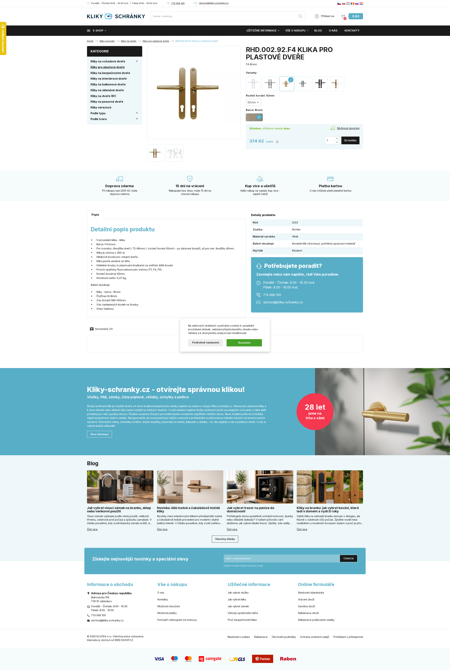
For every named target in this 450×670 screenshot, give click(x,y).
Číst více (92, 529)
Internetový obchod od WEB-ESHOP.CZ (110, 640)
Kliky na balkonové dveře (108, 84)
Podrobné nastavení (205, 342)
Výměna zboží (306, 606)
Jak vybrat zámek (238, 606)
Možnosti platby (167, 613)
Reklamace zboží (308, 613)
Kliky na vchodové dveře (108, 61)
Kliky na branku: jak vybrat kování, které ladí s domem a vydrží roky (328, 509)
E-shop (98, 30)
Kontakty (352, 30)
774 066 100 (178, 3)
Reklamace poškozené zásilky (316, 619)
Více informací (99, 434)
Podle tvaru (99, 119)
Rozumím (244, 342)
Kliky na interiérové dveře (109, 78)
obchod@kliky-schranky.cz (214, 3)
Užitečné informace (261, 30)
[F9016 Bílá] (253, 83)
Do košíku (350, 140)
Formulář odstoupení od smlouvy (177, 619)
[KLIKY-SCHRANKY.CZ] (339, 3)
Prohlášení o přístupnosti (348, 637)
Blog (318, 30)
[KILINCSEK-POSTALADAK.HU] (348, 3)
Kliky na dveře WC (103, 96)
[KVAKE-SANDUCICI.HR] (361, 3)
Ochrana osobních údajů (314, 637)
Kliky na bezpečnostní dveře (110, 73)
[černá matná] (320, 83)
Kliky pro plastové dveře (108, 67)
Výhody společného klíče (243, 613)
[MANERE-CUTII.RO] (352, 3)
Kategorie (100, 51)
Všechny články (225, 538)
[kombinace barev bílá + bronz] (336, 83)
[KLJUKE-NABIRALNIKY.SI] (357, 3)
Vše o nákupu (295, 30)
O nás (333, 30)
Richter (296, 229)
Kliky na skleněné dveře (107, 90)
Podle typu (98, 113)
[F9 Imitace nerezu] (270, 83)
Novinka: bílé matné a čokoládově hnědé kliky (188, 509)
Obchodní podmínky (284, 637)
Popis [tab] (95, 214)
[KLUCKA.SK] (343, 3)
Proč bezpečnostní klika (242, 619)
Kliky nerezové (101, 107)
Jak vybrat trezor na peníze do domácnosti (250, 509)
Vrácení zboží (306, 599)
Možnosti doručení (168, 606)
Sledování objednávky (311, 592)
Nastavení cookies (238, 637)
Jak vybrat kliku (237, 599)
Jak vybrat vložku (238, 592)
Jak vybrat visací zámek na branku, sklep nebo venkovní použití (119, 509)
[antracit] (303, 83)
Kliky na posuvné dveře (107, 101)
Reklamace (261, 637)
